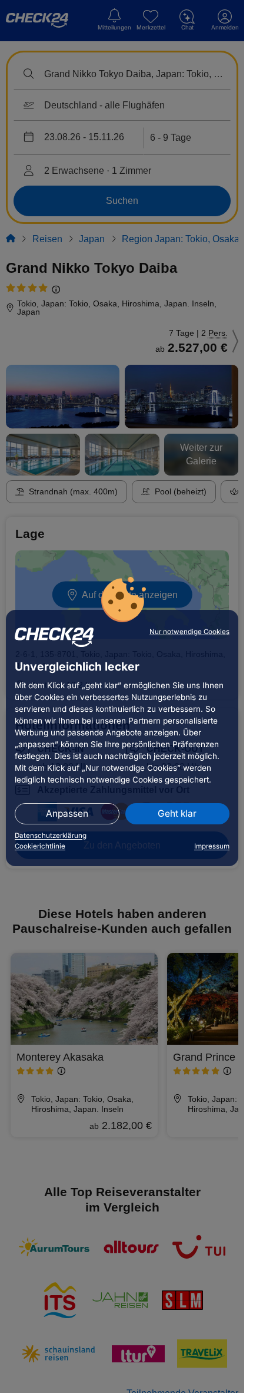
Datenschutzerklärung (50, 835)
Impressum (211, 846)
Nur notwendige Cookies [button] (189, 632)
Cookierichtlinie (40, 846)
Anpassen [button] (67, 813)
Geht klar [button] (177, 813)
